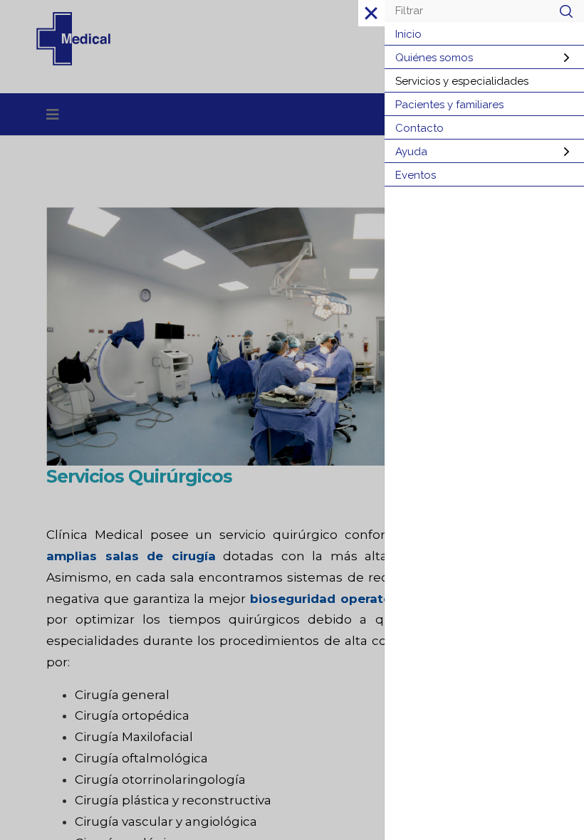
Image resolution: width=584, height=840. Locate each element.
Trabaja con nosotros (138, 123)
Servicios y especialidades (461, 81)
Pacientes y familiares (449, 104)
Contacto (419, 128)
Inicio (408, 34)
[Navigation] (52, 114)
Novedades (261, 123)
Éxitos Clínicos (365, 123)
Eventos (415, 175)
